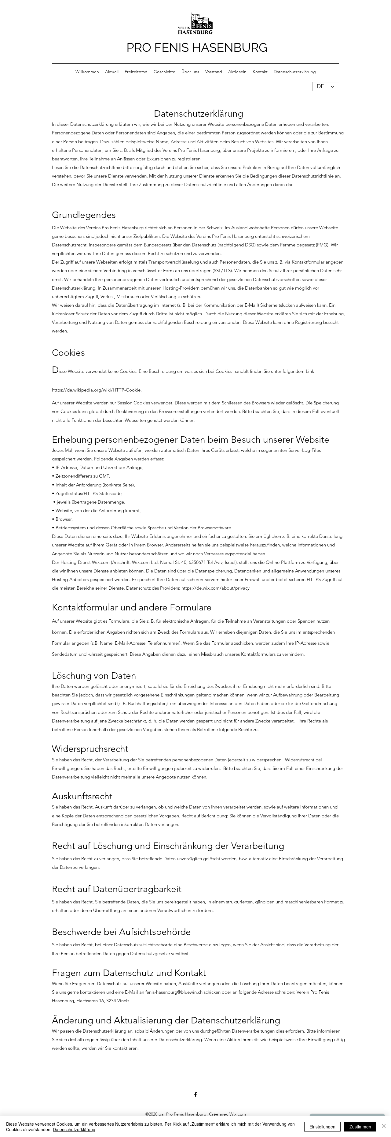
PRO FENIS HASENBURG (197, 47)
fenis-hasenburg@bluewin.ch (174, 992)
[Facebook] (195, 1094)
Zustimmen (360, 1127)
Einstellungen (322, 1127)
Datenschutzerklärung (74, 1129)
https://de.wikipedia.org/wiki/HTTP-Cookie (96, 390)
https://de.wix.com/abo (205, 588)
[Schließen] (383, 1126)
